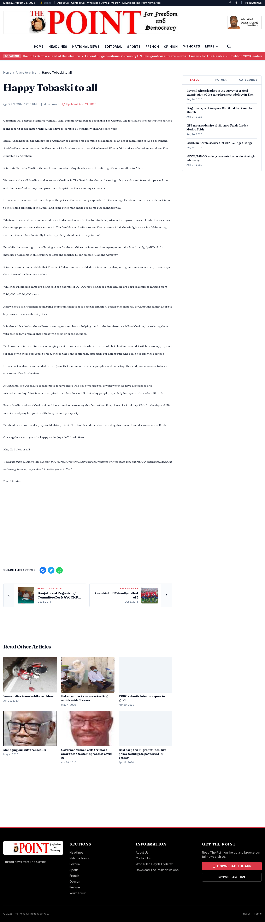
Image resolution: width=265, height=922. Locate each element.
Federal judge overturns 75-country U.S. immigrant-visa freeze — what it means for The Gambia (144, 56)
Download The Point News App (141, 2)
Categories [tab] (248, 79)
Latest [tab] (195, 79)
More (210, 46)
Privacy (246, 913)
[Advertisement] (87, 524)
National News (86, 46)
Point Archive (253, 2)
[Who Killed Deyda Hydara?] (245, 22)
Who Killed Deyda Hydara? (103, 2)
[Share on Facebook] (43, 570)
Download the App (234, 866)
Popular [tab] (221, 79)
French (152, 46)
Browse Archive (232, 877)
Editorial (113, 46)
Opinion (171, 46)
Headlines (57, 46)
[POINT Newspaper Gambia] (230, 2)
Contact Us (78, 2)
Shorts (193, 46)
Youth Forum (78, 893)
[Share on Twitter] (51, 570)
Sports (134, 46)
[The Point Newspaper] (236, 2)
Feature (75, 887)
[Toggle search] (229, 46)
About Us (63, 2)
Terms (258, 913)
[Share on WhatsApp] (59, 570)
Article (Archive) (27, 72)
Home (39, 46)
